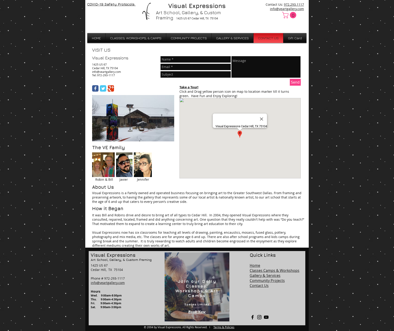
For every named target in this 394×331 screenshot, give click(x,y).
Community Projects (267, 280)
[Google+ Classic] (111, 88)
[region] (197, 286)
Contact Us (259, 285)
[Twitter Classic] (103, 88)
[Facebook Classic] (95, 88)
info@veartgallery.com (287, 9)
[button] (290, 15)
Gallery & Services (265, 275)
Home (255, 265)
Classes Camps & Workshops (274, 270)
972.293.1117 (294, 4)
